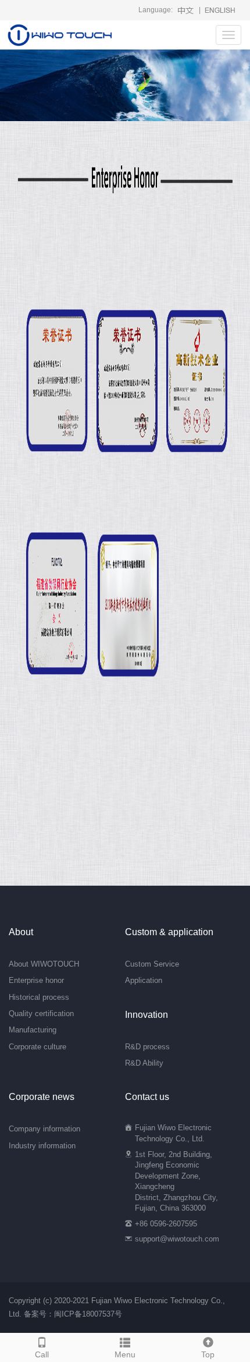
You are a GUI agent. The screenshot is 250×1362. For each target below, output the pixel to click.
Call (42, 1354)
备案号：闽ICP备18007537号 (73, 1314)
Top (208, 1354)
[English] (219, 10)
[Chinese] (185, 10)
